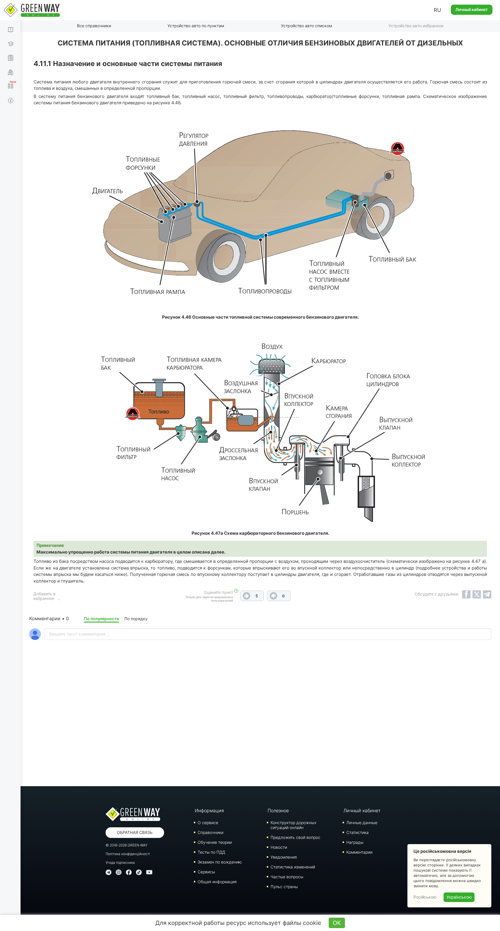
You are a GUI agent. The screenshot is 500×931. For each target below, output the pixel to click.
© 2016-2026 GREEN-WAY (127, 845)
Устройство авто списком (306, 25)
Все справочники (94, 25)
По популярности (101, 618)
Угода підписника (120, 862)
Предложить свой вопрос (295, 837)
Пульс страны (284, 886)
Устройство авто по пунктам (196, 25)
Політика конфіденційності (128, 854)
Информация (209, 810)
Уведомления (284, 857)
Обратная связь (134, 832)
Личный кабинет (471, 9)
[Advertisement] (260, 728)
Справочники (210, 832)
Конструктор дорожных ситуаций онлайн (293, 825)
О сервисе (208, 822)
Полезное (278, 810)
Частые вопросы (287, 876)
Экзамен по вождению (220, 861)
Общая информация (217, 881)
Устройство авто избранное (416, 25)
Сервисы (206, 871)
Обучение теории (215, 842)
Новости (279, 847)
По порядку (136, 618)
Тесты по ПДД (211, 852)
